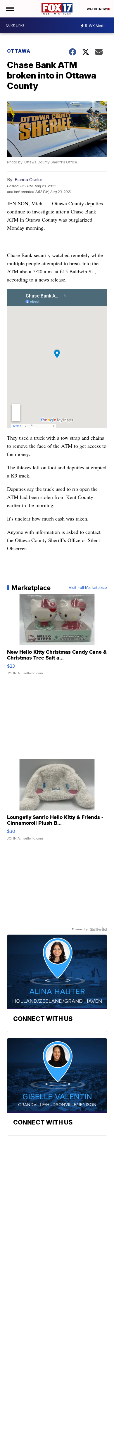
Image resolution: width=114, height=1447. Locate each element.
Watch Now (97, 9)
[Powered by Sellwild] (98, 929)
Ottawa (18, 51)
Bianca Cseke (28, 179)
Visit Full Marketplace (88, 588)
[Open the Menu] (9, 8)
